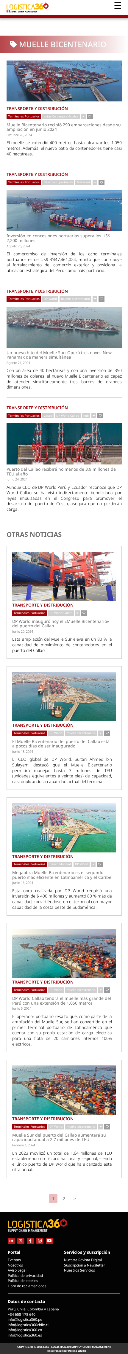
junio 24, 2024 (17, 479)
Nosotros (15, 1265)
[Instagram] (40, 1240)
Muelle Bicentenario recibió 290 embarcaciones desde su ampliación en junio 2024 (64, 127)
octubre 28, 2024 (19, 135)
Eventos (14, 1259)
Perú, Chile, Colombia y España (33, 1309)
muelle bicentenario (75, 299)
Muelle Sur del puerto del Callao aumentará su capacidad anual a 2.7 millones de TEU (59, 1137)
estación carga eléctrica (61, 116)
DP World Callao (67, 415)
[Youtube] (49, 1240)
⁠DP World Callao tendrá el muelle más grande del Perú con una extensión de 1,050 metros (61, 1000)
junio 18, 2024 (22, 751)
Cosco (48, 415)
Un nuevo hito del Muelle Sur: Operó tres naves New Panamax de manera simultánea (59, 354)
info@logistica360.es (25, 1335)
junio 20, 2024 (22, 631)
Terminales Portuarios (24, 116)
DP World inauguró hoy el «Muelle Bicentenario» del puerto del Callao (60, 623)
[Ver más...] (83, 116)
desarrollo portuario (58, 182)
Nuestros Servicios (79, 1270)
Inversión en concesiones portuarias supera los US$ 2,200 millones (58, 238)
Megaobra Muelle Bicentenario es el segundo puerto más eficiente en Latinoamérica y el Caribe (61, 874)
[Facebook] (30, 1240)
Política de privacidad (25, 1275)
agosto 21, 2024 (18, 362)
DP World (50, 299)
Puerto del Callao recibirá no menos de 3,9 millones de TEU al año (61, 471)
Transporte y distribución (37, 108)
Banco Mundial (60, 864)
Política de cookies (23, 1280)
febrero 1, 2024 (23, 1145)
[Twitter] (21, 1240)
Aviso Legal (17, 1270)
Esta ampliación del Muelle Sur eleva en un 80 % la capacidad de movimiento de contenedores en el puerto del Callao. (62, 644)
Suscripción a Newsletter (84, 1265)
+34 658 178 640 (21, 1314)
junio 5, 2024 (21, 1008)
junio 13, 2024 (22, 882)
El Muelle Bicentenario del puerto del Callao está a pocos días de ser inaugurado (61, 743)
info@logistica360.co (25, 1329)
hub (86, 415)
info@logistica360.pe (25, 1319)
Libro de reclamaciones (27, 1285)
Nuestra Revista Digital (83, 1259)
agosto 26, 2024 (18, 246)
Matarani (83, 182)
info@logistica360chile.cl (28, 1324)
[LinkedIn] (11, 1240)
